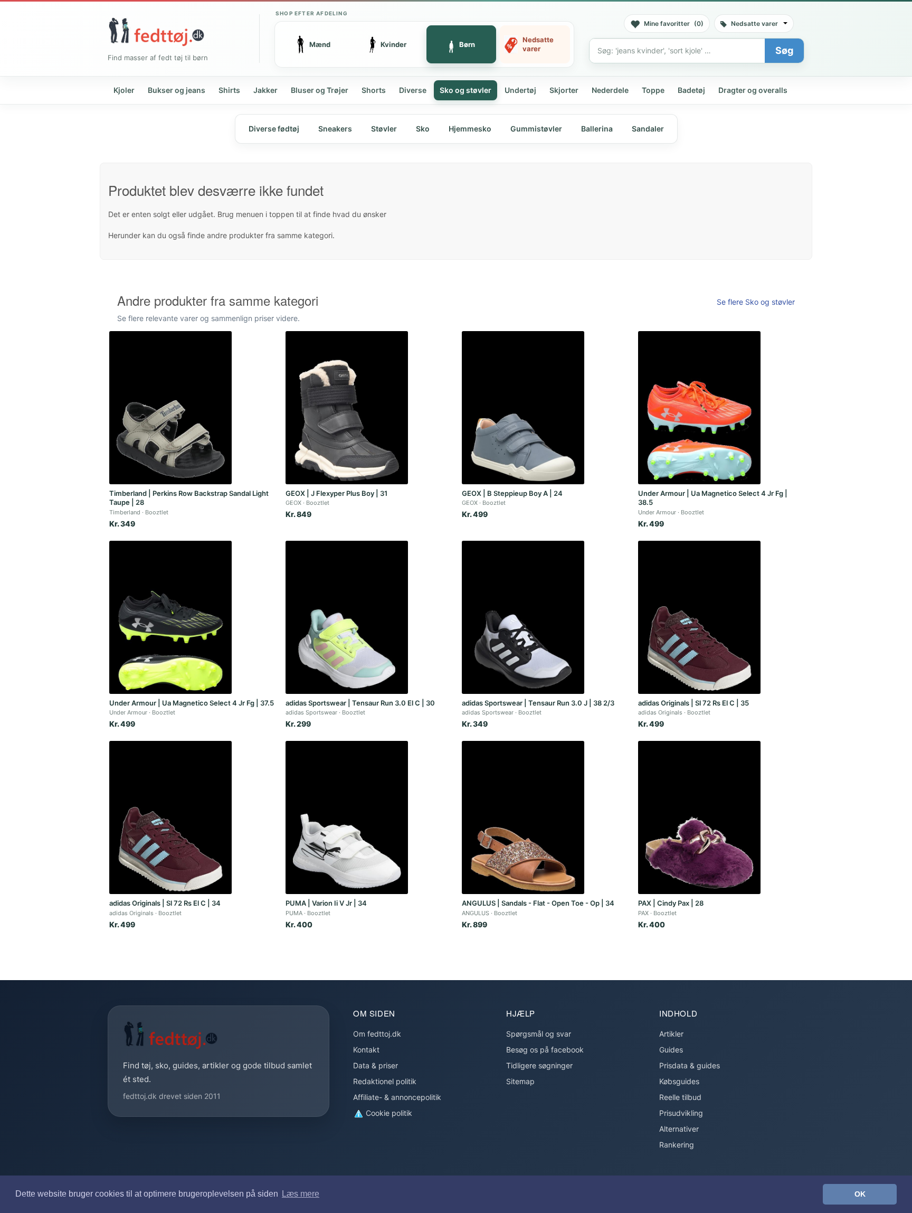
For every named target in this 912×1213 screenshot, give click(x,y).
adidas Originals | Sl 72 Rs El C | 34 (165, 903)
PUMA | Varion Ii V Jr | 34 (326, 903)
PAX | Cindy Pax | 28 (671, 903)
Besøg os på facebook (545, 1049)
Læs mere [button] (300, 1193)
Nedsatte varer (754, 23)
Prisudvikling (681, 1112)
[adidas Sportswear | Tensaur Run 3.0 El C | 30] (347, 617)
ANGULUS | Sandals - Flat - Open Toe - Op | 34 (538, 903)
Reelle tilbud (680, 1097)
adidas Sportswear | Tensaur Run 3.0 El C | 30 (360, 703)
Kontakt (366, 1049)
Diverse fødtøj (274, 128)
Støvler (384, 128)
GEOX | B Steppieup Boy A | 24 (512, 493)
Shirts (229, 90)
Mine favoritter (674, 23)
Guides (671, 1049)
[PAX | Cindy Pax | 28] (699, 817)
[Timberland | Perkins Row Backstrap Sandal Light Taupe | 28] (170, 407)
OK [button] (860, 1194)
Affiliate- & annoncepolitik (397, 1097)
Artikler (671, 1033)
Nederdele (610, 90)
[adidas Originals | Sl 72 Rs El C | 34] (170, 817)
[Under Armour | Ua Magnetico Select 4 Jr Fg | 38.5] (699, 407)
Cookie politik (388, 1112)
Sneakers (335, 128)
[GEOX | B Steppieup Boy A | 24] (523, 407)
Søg (784, 50)
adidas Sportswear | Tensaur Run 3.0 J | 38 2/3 (538, 703)
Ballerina (597, 128)
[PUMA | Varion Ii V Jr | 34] (347, 817)
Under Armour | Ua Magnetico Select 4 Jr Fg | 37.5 (191, 703)
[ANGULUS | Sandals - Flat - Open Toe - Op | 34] (523, 817)
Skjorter (563, 90)
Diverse (412, 90)
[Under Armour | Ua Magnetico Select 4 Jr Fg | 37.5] (170, 617)
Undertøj (520, 90)
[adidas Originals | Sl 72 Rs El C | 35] (699, 617)
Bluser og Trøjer (319, 90)
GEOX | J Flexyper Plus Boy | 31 (336, 493)
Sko (423, 128)
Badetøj (691, 90)
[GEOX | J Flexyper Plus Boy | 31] (347, 407)
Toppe (653, 90)
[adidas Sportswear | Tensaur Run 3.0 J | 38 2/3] (523, 617)
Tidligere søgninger (539, 1065)
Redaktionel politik (384, 1081)
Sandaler (648, 128)
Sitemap (520, 1081)
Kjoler (124, 90)
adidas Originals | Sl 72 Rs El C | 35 (693, 703)
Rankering (676, 1144)
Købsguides (679, 1081)
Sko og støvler (465, 90)
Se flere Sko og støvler (756, 301)
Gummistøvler (536, 128)
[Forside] (156, 31)
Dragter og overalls (752, 90)
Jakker (265, 90)
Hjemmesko (470, 128)
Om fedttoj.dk (377, 1033)
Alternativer (679, 1128)
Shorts (374, 90)
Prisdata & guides (689, 1065)
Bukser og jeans (176, 90)
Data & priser (375, 1065)
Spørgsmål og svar (538, 1033)
